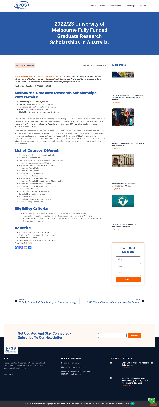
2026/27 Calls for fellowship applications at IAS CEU (123, 185)
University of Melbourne (24, 66)
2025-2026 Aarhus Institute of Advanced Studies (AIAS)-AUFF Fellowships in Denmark (128, 97)
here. (30, 243)
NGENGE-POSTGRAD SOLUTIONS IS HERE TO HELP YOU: (40, 76)
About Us (142, 5)
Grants (102, 5)
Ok (132, 404)
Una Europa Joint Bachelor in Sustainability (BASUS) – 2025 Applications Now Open (135, 380)
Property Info (126, 368)
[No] (153, 404)
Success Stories (114, 5)
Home (93, 5)
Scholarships (129, 5)
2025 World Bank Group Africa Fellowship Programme (124, 226)
